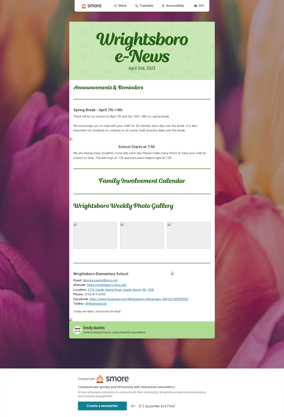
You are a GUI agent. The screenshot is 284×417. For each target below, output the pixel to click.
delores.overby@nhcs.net (100, 280)
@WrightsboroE (96, 304)
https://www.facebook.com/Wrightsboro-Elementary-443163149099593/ (139, 299)
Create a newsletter (102, 406)
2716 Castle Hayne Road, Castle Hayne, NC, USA (121, 290)
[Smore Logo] (92, 5)
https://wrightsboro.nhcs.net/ (107, 285)
